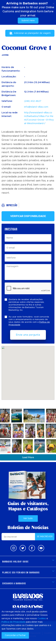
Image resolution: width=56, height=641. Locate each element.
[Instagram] (13, 548)
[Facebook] (32, 548)
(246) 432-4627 (32, 101)
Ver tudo (28, 518)
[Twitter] (23, 548)
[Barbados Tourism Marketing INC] (28, 596)
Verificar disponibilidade (28, 216)
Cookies (41, 618)
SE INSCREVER (45, 536)
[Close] (53, 3)
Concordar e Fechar (15, 635)
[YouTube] (41, 548)
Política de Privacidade (13, 622)
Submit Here (28, 20)
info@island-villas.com (36, 107)
